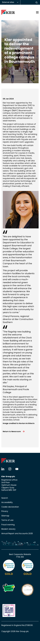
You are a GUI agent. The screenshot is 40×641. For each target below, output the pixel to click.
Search (4, 498)
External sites (8, 2)
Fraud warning (8, 524)
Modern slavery (8, 529)
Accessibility (7, 502)
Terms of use (7, 520)
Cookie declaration (10, 507)
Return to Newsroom (12, 431)
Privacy (4, 511)
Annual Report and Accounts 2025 (17, 533)
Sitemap (5, 515)
